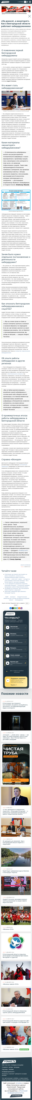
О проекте (5, 1067)
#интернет (12, 597)
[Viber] (21, 608)
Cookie (18, 1083)
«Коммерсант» (23, 550)
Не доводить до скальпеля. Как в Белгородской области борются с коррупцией (17, 589)
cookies (16, 1078)
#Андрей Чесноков (22, 597)
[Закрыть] (29, 16)
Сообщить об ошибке (17, 1065)
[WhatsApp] (15, 608)
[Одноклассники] (19, 608)
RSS (3, 1065)
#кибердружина (19, 600)
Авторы (11, 1067)
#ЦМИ (6, 597)
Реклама (11, 1069)
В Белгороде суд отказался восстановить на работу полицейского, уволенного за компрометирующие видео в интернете (16, 576)
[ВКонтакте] (10, 608)
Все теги (7, 1065)
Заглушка (16, 1067)
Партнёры (5, 1069)
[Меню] (30, 2)
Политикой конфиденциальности (17, 1092)
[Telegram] (17, 608)
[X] (13, 608)
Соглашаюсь (16, 1096)
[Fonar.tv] (5, 2)
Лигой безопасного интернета (15, 374)
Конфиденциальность (8, 1071)
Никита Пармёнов (25, 565)
